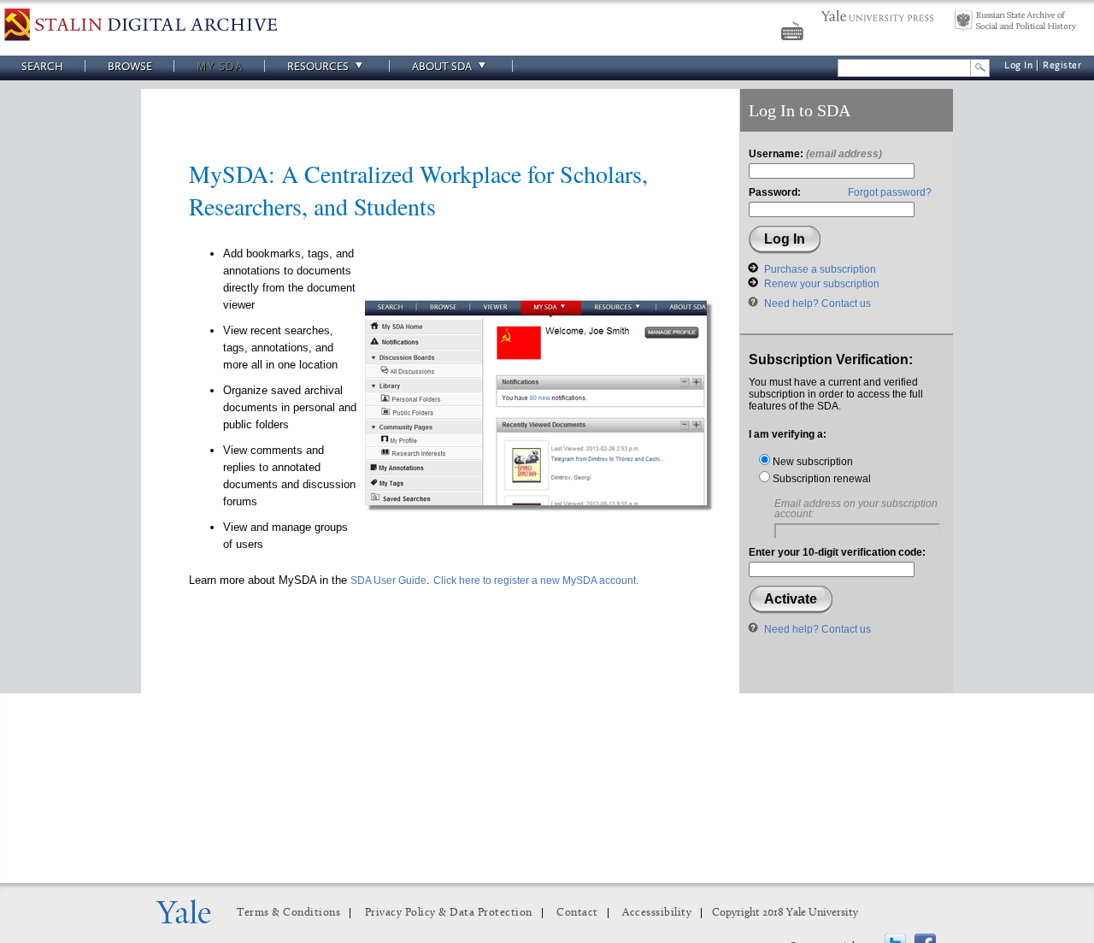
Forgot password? (890, 192)
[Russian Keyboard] (794, 33)
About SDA (442, 66)
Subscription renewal (820, 479)
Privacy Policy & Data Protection (448, 912)
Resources (318, 66)
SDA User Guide (388, 580)
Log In (1018, 65)
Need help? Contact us (817, 303)
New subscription (811, 462)
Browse (130, 66)
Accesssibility (656, 912)
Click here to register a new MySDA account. (535, 580)
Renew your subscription (821, 284)
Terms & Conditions (288, 912)
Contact (577, 912)
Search (42, 66)
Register (1062, 65)
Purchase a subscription (820, 269)
